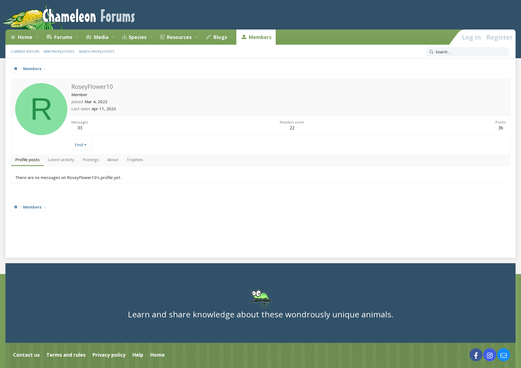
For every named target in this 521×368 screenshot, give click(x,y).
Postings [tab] (90, 159)
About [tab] (112, 159)
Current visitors (25, 51)
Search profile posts (96, 51)
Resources (179, 37)
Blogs (220, 37)
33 (79, 128)
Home (25, 37)
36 (500, 128)
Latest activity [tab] (61, 159)
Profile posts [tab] (27, 159)
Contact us (26, 354)
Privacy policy (108, 354)
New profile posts (59, 51)
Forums (63, 37)
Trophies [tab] (134, 159)
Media (101, 37)
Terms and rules (65, 354)
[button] (37, 37)
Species (138, 37)
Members (260, 37)
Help (137, 354)
